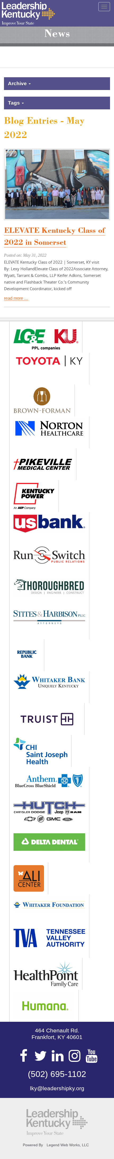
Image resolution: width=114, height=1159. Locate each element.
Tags (14, 103)
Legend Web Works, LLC (68, 1145)
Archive (18, 83)
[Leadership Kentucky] (28, 14)
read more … (16, 298)
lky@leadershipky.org (57, 1088)
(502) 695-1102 (57, 1074)
